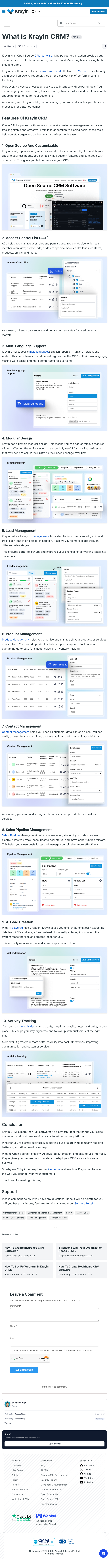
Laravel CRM (82, 1212)
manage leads (41, 536)
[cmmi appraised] (44, 1541)
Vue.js (82, 71)
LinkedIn (88, 1482)
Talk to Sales (98, 11)
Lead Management (37, 1217)
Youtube (88, 1478)
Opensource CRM (58, 1217)
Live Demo (17, 1470)
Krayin (69, 1212)
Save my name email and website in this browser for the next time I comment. (53, 1350)
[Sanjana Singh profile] (7, 1404)
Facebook (89, 1465)
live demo (53, 1169)
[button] (104, 46)
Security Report (49, 1480)
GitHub (15, 1475)
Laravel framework (50, 71)
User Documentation (51, 1489)
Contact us (17, 1494)
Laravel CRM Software (13, 1217)
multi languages (39, 351)
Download (17, 1465)
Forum (15, 1480)
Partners (16, 1484)
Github (87, 1473)
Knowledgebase (49, 1504)
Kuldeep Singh (20, 1414)
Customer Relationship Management (45, 1212)
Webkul (52, 1524)
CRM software (43, 55)
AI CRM (44, 1470)
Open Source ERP (49, 1499)
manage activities (24, 1026)
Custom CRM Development (54, 1475)
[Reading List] (61, 23)
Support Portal (84, 1203)
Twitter (87, 1469)
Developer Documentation (54, 1484)
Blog (43, 1465)
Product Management (15, 639)
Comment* (15, 1306)
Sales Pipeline (11, 835)
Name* (13, 1326)
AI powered (16, 927)
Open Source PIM (49, 1494)
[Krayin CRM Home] (18, 11)
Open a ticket (54, 1444)
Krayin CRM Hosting (71, 3)
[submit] (99, 23)
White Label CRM (20, 1499)
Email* (13, 1338)
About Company (20, 1489)
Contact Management (15, 732)
